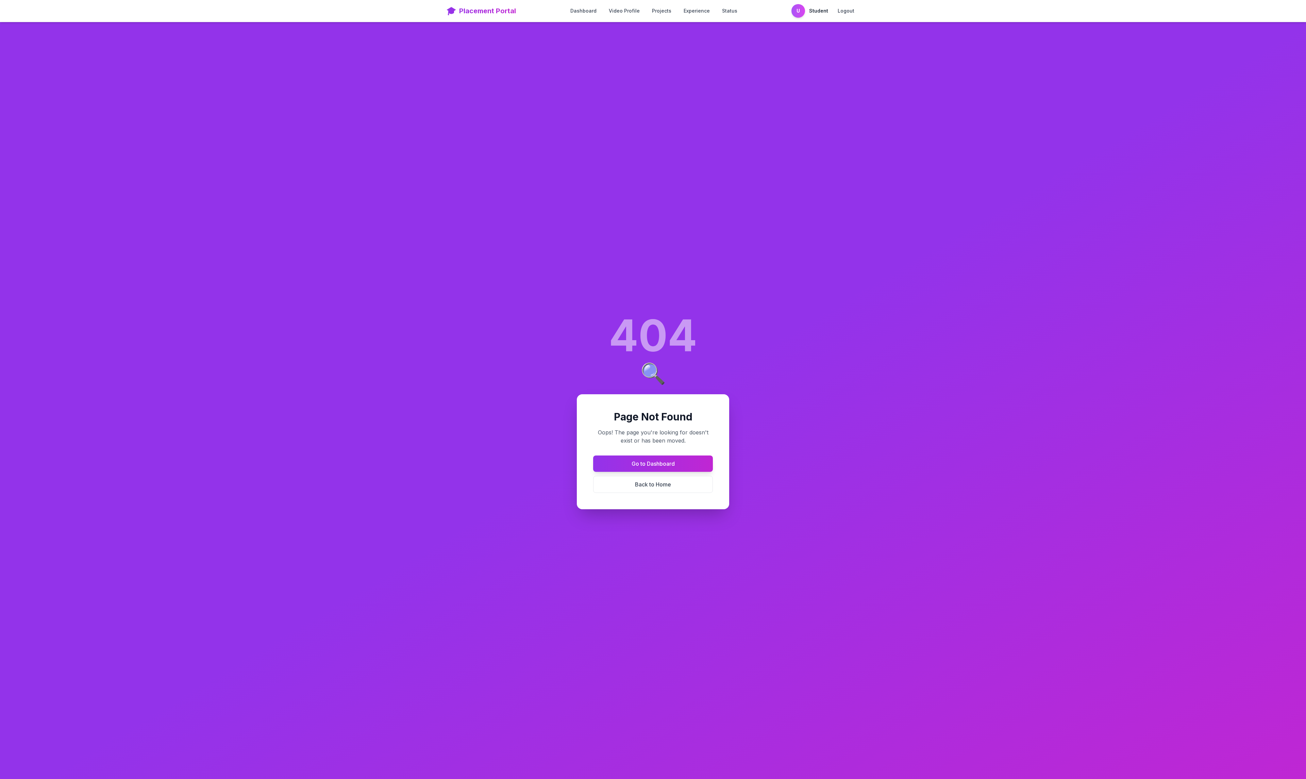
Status (729, 11)
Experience (697, 11)
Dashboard (583, 11)
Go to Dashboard (653, 463)
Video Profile (624, 11)
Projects (661, 11)
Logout (846, 11)
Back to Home (653, 484)
